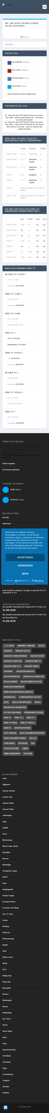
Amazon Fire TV (33, 661)
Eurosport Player (33, 712)
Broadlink (6, 852)
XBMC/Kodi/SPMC (12, 754)
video (25, 748)
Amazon (8, 651)
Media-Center (8, 957)
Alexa (41, 646)
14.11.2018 (20, 286)
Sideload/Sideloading (15, 738)
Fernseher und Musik (11, 908)
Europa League (8, 895)
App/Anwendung (12, 676)
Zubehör (6, 1093)
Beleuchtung (7, 840)
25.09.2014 (20, 423)
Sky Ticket (7, 1019)
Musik (5, 963)
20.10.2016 (15, 358)
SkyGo (5, 1025)
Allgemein (6, 784)
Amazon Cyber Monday (15, 656)
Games (5, 920)
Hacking (6, 926)
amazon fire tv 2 (12, 666)
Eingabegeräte (8, 889)
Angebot (8, 671)
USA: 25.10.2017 (14, 338)
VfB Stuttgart (11, 748)
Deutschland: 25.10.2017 (17, 345)
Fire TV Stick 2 (28, 723)
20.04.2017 (20, 364)
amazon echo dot (13, 661)
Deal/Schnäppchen (21, 702)
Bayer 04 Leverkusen (33, 676)
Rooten (5, 1007)
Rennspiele (7, 988)
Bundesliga (9, 697)
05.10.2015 (20, 384)
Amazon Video (31, 666)
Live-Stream (10, 733)
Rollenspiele (7, 1000)
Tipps (5, 1068)
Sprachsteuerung (9, 1050)
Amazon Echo (37, 656)
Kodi (4, 951)
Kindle (5, 945)
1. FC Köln (9, 646)
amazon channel (9, 791)
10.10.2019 (20, 305)
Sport (5, 1037)
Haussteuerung (8, 939)
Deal (6, 702)
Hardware (6, 932)
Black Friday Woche (31, 682)
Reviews (6, 994)
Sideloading (7, 1013)
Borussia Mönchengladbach (18, 692)
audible (5, 828)
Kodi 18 (7, 728)
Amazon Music (8, 803)
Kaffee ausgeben (9, 463)
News (4, 969)
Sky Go (33, 738)
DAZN (5, 877)
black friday (10, 682)
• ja (37, 225)
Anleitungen (7, 815)
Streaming (9, 743)
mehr (25, 573)
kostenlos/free (23, 728)
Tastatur (22, 743)
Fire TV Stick (10, 723)
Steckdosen (7, 1056)
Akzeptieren (25, 557)
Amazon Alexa (23, 651)
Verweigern (25, 565)
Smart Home (7, 1031)
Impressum (7, 523)
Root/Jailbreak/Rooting (32, 733)
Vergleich (6, 1080)
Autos (5, 834)
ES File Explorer (12, 712)
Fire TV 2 (19, 718)
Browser (6, 859)
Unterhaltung (8, 1074)
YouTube (28, 754)
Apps (4, 822)
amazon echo (7, 797)
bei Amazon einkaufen (11, 470)
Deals (38, 702)
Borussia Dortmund (14, 687)
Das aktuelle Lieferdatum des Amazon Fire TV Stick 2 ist (24, 609)
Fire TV (7, 718)
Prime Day (7, 982)
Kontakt (6, 517)
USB (32, 743)
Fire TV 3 (31, 718)
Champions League (10, 871)
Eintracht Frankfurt (15, 707)
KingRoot (32, 175)
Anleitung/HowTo (25, 671)
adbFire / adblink (26, 646)
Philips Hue (7, 976)
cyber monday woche (30, 697)
